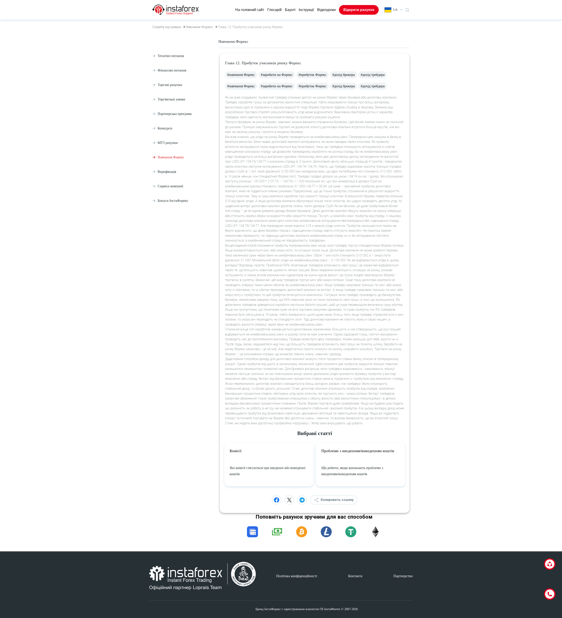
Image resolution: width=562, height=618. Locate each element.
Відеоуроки (326, 10)
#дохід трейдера (373, 75)
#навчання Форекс (241, 75)
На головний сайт (249, 10)
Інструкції (306, 10)
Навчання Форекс (199, 27)
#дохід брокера (343, 75)
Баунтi (290, 10)
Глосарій (274, 10)
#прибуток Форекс (312, 75)
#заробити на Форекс (277, 75)
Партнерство (403, 576)
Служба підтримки (167, 27)
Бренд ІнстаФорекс (268, 609)
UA (395, 9)
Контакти (355, 576)
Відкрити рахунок (358, 10)
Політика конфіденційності (296, 576)
